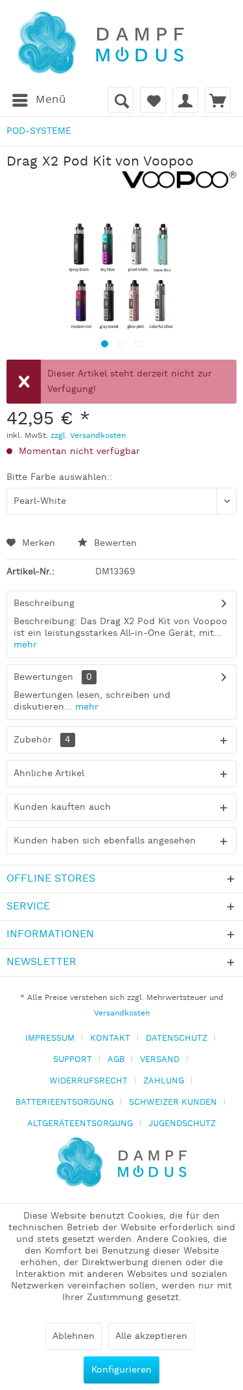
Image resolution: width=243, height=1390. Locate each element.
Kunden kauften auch (62, 807)
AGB (116, 1059)
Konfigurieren (121, 1370)
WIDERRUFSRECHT (88, 1081)
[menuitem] (39, 100)
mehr (25, 645)
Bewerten (114, 543)
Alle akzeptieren (151, 1336)
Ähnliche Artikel (49, 773)
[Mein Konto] (185, 100)
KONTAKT (110, 1038)
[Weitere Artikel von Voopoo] (179, 182)
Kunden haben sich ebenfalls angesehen (105, 841)
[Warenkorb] (218, 100)
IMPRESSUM (50, 1038)
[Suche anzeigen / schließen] (120, 100)
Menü (51, 99)
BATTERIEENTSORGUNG (64, 1102)
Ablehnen (73, 1336)
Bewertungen (43, 677)
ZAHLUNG (163, 1081)
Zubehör (42, 740)
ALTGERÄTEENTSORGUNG (80, 1123)
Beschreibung (44, 603)
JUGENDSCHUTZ (182, 1123)
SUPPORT (72, 1059)
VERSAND (159, 1059)
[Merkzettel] (153, 100)
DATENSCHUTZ (176, 1038)
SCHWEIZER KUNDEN (173, 1102)
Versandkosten (122, 1013)
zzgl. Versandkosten (88, 435)
